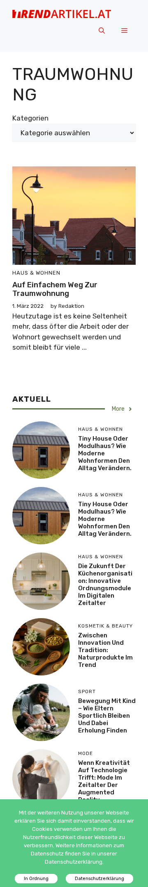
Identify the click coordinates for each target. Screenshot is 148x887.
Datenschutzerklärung (99, 878)
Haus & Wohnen (36, 273)
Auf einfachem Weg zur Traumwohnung (54, 289)
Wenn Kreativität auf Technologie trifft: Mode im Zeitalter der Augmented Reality (104, 781)
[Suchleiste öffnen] (101, 31)
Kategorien (30, 118)
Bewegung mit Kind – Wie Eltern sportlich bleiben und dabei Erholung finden (107, 715)
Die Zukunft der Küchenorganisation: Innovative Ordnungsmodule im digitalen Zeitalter (105, 584)
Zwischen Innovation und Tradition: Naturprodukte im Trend (105, 650)
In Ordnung (36, 878)
